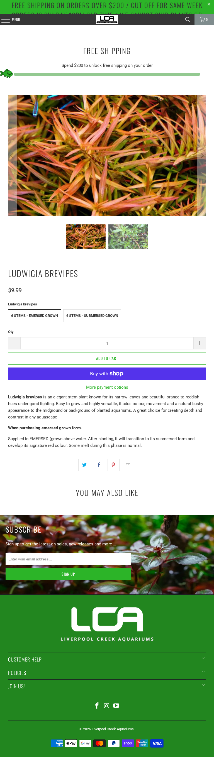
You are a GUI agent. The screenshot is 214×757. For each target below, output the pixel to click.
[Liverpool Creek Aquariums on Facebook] (97, 706)
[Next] (201, 155)
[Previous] (12, 155)
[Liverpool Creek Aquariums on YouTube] (116, 706)
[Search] (188, 19)
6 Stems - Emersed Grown (34, 315)
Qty (11, 332)
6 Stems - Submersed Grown (92, 315)
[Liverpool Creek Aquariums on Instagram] (107, 706)
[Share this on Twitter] (84, 465)
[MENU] (2, 19)
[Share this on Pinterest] (114, 465)
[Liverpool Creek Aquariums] (107, 19)
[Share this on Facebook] (99, 465)
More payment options (107, 387)
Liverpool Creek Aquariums (113, 729)
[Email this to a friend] (128, 465)
